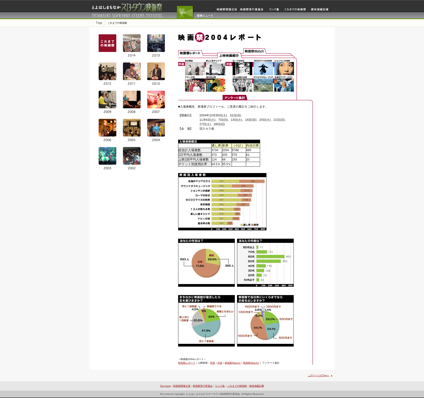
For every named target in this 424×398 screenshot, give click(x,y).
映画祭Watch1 (233, 362)
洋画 (219, 362)
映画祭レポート (186, 362)
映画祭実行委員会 (202, 386)
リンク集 (220, 386)
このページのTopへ (318, 375)
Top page (165, 386)
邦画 (212, 362)
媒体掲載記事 (256, 386)
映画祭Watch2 (251, 362)
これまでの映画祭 (237, 386)
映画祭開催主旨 (181, 386)
